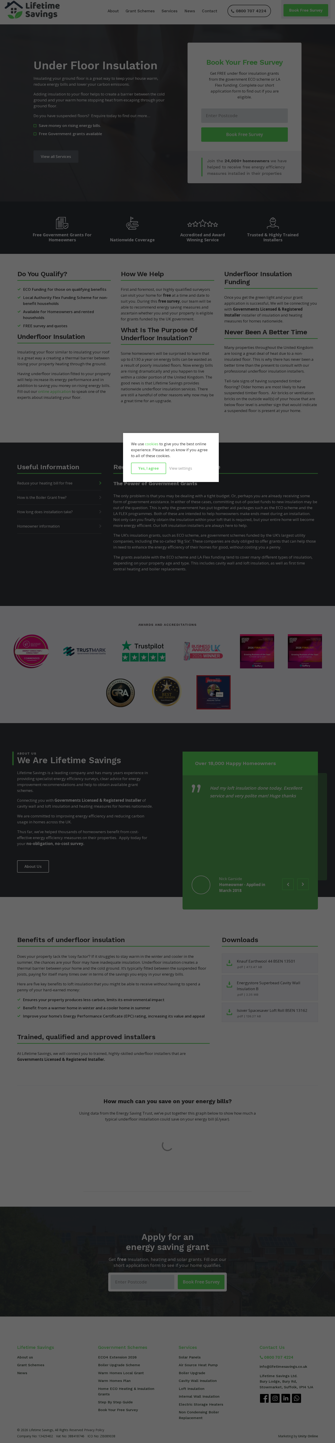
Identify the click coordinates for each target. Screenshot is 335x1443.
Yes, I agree (148, 468)
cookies (151, 443)
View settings (180, 468)
